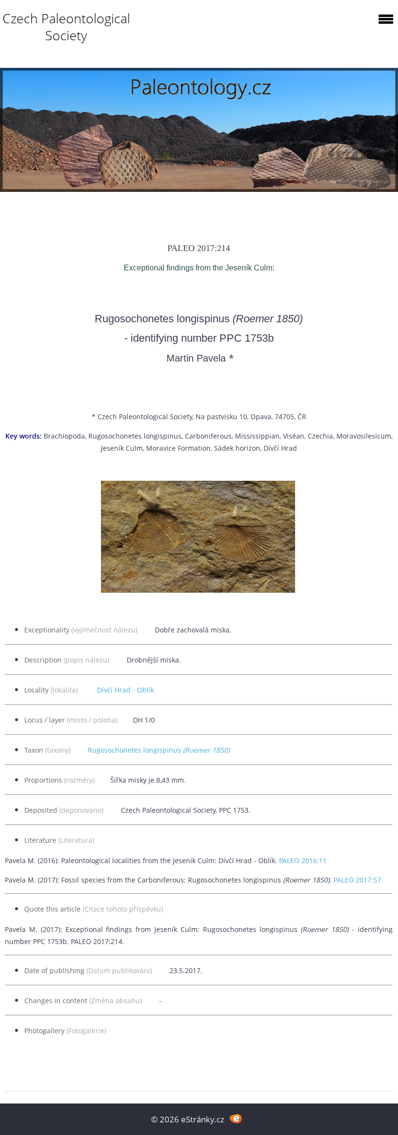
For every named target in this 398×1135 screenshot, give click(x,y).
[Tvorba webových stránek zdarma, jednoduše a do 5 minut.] (235, 1118)
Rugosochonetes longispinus (159, 750)
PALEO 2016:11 (303, 860)
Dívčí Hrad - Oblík (125, 689)
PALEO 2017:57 (357, 879)
